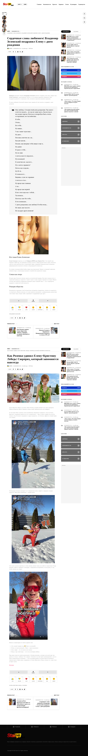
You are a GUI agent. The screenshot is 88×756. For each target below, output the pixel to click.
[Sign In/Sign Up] (84, 14)
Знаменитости (15, 31)
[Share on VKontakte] (20, 52)
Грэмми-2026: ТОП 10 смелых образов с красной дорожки (73, 46)
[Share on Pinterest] (18, 52)
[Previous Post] (12, 330)
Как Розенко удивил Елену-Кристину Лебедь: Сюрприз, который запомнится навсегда (23, 332)
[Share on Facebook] (13, 52)
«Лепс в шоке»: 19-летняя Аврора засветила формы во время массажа (73, 53)
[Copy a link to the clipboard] (22, 52)
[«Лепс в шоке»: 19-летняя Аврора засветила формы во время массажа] (63, 52)
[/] (71, 70)
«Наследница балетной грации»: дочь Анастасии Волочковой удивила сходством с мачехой (73, 60)
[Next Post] (54, 330)
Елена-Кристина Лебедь (16, 685)
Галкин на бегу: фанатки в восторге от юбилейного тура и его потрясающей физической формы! (23, 704)
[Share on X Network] (15, 52)
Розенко (25, 685)
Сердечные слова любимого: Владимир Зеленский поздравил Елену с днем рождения (43, 704)
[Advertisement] (44, 21)
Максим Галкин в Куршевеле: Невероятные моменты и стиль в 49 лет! (43, 332)
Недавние (76, 31)
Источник (11, 665)
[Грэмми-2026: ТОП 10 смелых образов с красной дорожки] (63, 45)
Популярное (66, 31)
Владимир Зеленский (15, 314)
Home (8, 31)
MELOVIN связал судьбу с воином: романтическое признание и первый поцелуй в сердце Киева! (74, 38)
